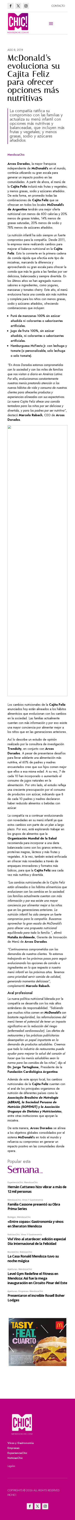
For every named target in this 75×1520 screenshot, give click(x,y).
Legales (11, 1466)
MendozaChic (16, 155)
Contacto (58, 6)
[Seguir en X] (18, 6)
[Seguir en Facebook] (11, 6)
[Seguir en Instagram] (26, 6)
